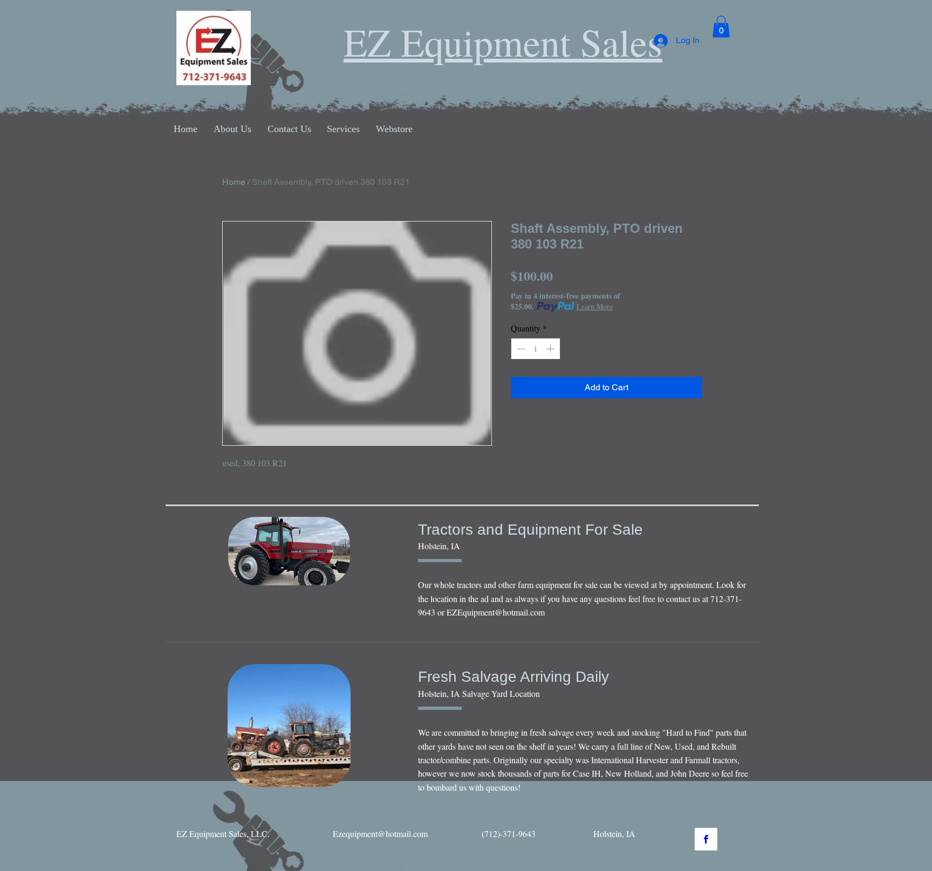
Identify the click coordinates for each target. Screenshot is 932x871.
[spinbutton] (535, 348)
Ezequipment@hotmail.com (380, 833)
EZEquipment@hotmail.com (496, 612)
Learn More (595, 306)
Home (233, 182)
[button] (721, 27)
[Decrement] (519, 348)
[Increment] (551, 348)
